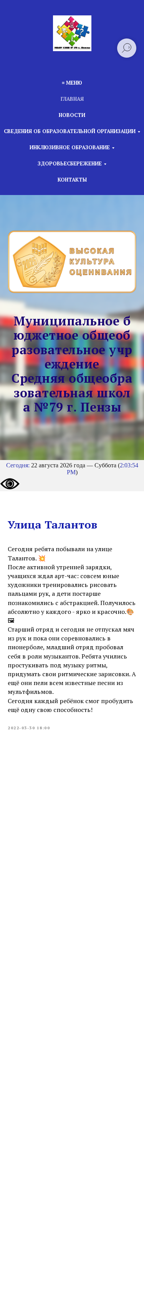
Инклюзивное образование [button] (70, 147)
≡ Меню (72, 82)
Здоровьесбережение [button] (70, 163)
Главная (72, 98)
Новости (72, 115)
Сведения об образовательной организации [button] (70, 131)
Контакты (72, 179)
